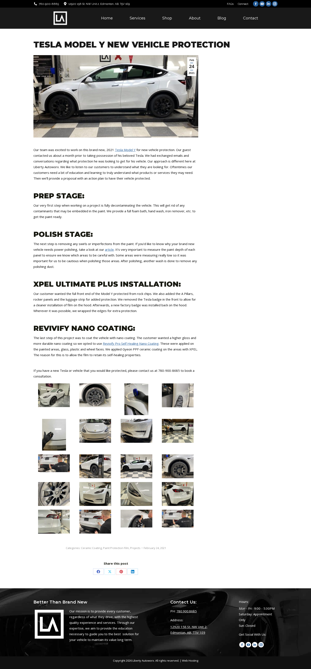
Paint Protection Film (116, 548)
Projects (135, 548)
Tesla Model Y (125, 150)
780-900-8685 (49, 3)
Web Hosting (190, 660)
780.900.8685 (186, 611)
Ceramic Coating (91, 548)
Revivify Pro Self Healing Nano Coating (131, 343)
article (109, 249)
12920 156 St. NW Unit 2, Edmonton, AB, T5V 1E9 (99, 3)
